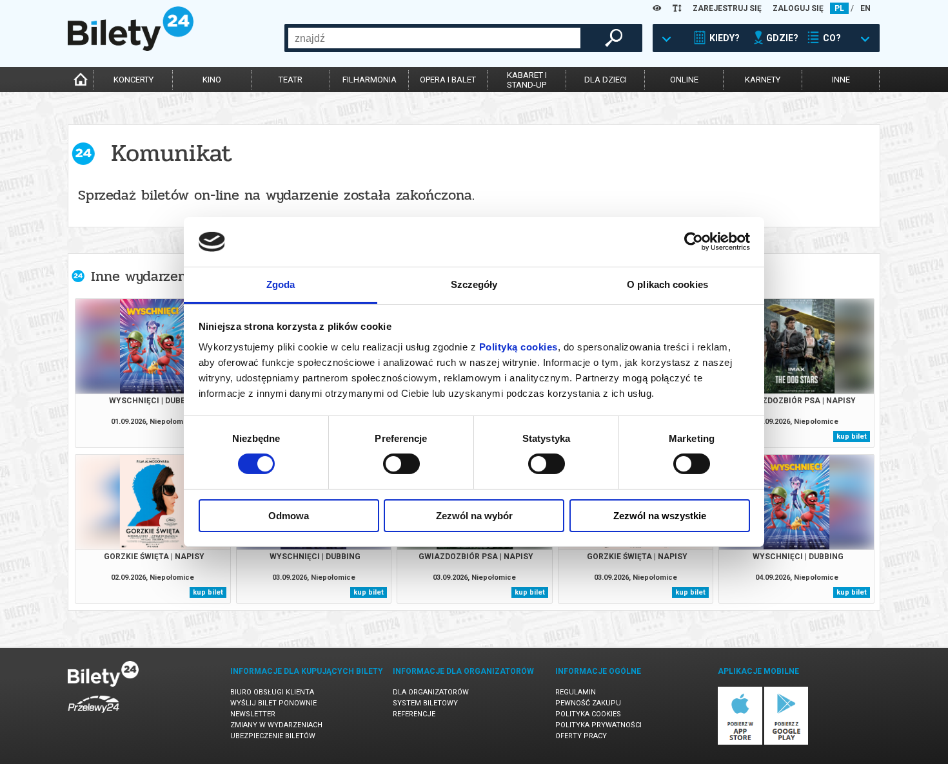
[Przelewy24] (93, 715)
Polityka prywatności (598, 725)
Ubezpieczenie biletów (272, 736)
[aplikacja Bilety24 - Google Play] (786, 742)
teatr (290, 79)
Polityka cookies (588, 714)
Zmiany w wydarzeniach (276, 725)
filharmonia (369, 79)
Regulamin (575, 692)
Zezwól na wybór (474, 515)
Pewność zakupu (588, 703)
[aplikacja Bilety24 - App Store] (740, 742)
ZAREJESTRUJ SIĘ (727, 8)
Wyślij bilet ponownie (273, 703)
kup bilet (851, 436)
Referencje (414, 714)
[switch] (401, 464)
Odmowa (288, 515)
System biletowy (425, 703)
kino (211, 79)
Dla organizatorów (431, 692)
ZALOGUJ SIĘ (798, 8)
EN (865, 8)
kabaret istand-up (527, 80)
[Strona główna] (130, 48)
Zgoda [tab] (280, 284)
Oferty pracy (581, 736)
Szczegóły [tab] (474, 284)
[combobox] (434, 38)
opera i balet (448, 79)
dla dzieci (605, 79)
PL (839, 8)
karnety (762, 79)
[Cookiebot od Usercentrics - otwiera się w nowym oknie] (693, 241)
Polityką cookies (518, 346)
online (684, 79)
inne (841, 79)
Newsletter (252, 714)
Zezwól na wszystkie (659, 515)
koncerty (133, 79)
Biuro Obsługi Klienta (272, 692)
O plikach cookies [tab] (667, 284)
